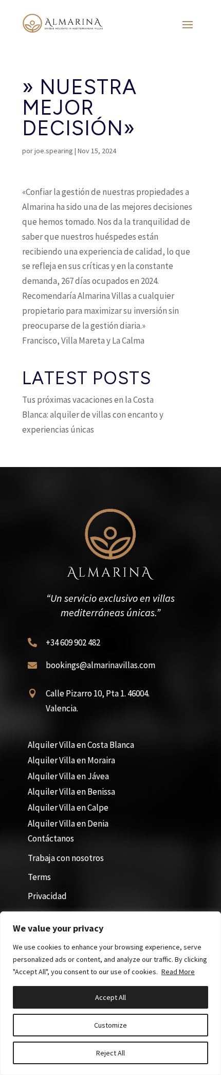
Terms (39, 877)
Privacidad (47, 896)
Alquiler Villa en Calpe (68, 807)
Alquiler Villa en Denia (68, 823)
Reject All (110, 1053)
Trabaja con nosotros (66, 858)
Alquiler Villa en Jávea (68, 776)
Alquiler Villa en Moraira (71, 760)
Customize (110, 1025)
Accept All (110, 997)
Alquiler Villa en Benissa (71, 791)
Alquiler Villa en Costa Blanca (81, 744)
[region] (110, 993)
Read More (178, 971)
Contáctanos (51, 838)
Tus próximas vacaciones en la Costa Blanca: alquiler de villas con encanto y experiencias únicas (92, 414)
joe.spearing (53, 150)
